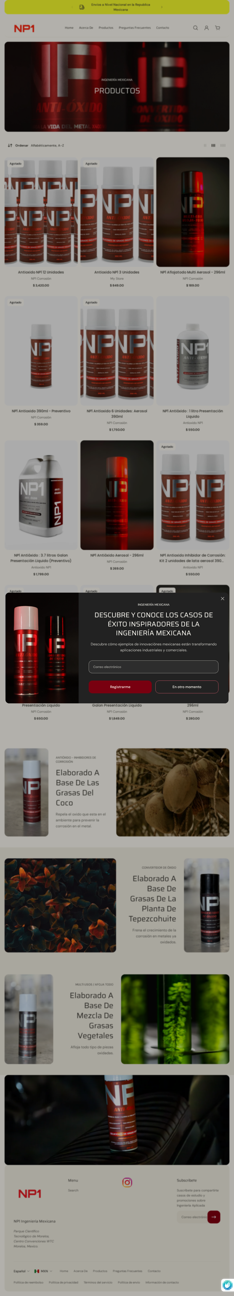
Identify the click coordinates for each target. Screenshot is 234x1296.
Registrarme (120, 687)
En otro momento (187, 687)
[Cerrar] (222, 598)
